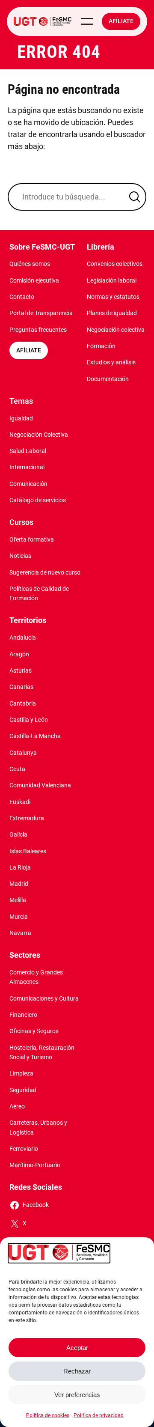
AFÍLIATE (28, 350)
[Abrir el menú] (87, 21)
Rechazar (77, 1371)
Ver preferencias (77, 1394)
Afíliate (121, 21)
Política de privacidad (99, 1415)
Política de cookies (47, 1415)
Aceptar (77, 1347)
